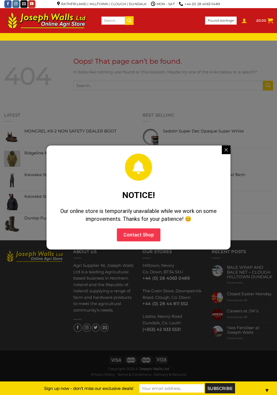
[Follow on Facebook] (8, 4)
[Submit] (129, 20)
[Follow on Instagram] (16, 4)
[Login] (244, 21)
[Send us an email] (24, 4)
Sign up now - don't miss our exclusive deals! (88, 388)
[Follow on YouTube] (31, 4)
